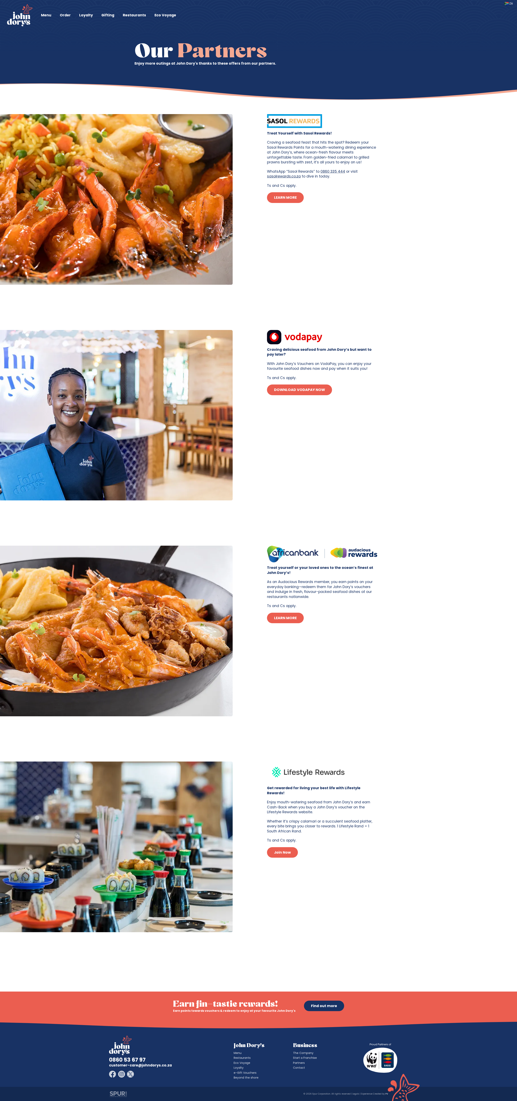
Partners (299, 1063)
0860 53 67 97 (127, 1060)
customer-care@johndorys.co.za (140, 1065)
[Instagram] (121, 1074)
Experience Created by (374, 1093)
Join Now (282, 852)
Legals (356, 1093)
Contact (299, 1068)
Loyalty (86, 15)
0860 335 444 (332, 171)
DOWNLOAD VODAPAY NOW (299, 389)
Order (65, 15)
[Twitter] (130, 1074)
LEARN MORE (285, 197)
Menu (46, 15)
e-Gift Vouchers (245, 1073)
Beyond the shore (246, 1078)
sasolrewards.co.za (284, 176)
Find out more (324, 1005)
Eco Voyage (165, 15)
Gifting (107, 15)
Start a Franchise (305, 1058)
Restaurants (134, 15)
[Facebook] (112, 1074)
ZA (511, 3)
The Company (303, 1053)
